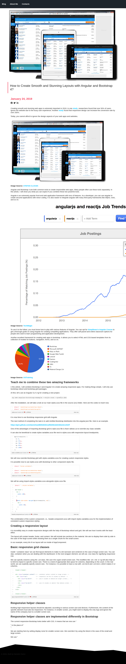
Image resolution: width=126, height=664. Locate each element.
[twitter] (15, 103)
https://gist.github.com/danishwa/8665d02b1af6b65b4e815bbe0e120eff (40, 425)
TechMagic (27, 326)
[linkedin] (18, 103)
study (75, 108)
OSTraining (28, 377)
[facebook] (12, 103)
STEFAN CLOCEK (30, 186)
